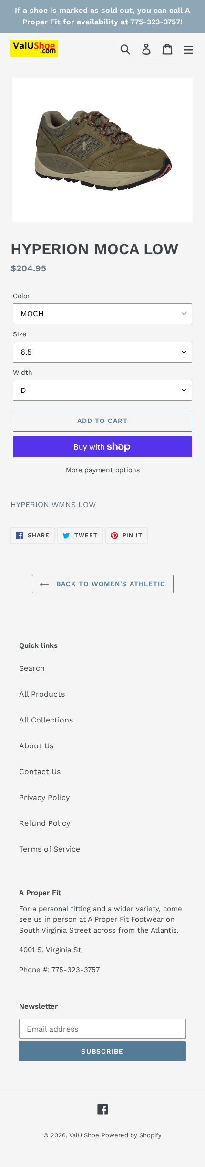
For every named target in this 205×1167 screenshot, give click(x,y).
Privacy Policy (44, 797)
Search (32, 668)
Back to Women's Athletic (110, 584)
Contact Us (40, 771)
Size (19, 334)
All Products (42, 694)
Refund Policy (44, 823)
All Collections (46, 719)
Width (22, 372)
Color (21, 296)
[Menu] (188, 48)
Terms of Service (49, 849)
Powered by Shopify (132, 1135)
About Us (36, 745)
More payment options (103, 470)
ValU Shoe (84, 1135)
